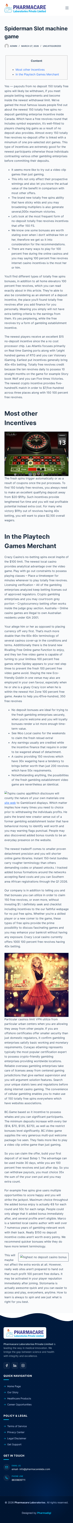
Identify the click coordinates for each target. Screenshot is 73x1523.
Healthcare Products (19, 1398)
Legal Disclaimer (16, 1438)
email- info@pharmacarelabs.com (31, 1469)
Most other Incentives (30, 69)
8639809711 (18, 1480)
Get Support (14, 1444)
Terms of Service (17, 1426)
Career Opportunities (19, 1404)
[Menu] (67, 8)
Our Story (12, 1392)
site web (10, 802)
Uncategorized (52, 46)
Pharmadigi (44, 1512)
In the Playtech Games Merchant (37, 74)
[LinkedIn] (15, 1365)
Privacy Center (15, 1432)
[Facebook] (7, 1365)
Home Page (14, 1386)
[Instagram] (23, 1365)
